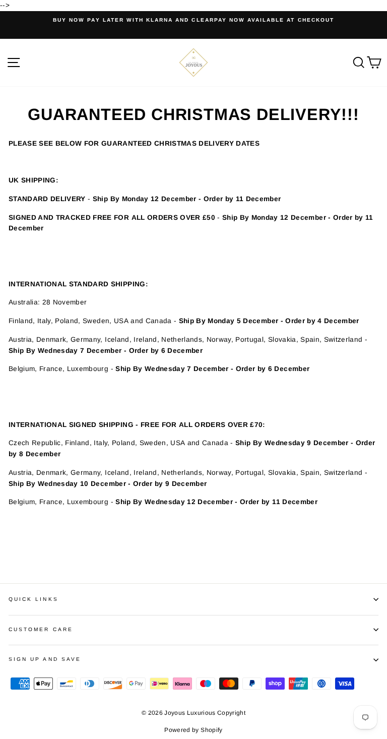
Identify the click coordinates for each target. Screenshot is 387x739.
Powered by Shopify (193, 729)
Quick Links (33, 599)
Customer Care (41, 629)
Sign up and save (45, 659)
